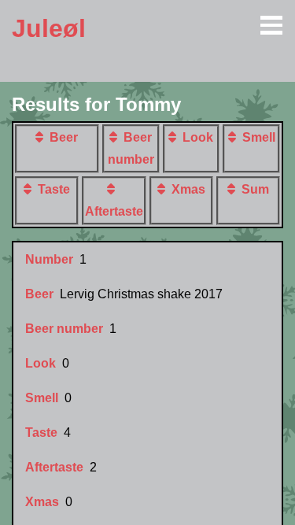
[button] (42, 137)
